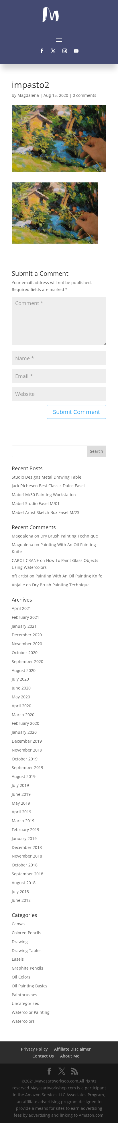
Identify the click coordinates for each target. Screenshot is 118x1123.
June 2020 (21, 688)
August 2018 (24, 882)
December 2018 (27, 847)
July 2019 (20, 785)
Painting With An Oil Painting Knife (69, 576)
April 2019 (21, 811)
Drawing (20, 941)
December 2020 (27, 634)
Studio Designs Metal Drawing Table (46, 477)
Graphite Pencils (27, 968)
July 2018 (20, 891)
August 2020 (24, 670)
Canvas (18, 923)
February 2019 (25, 829)
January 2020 (24, 732)
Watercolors (23, 1021)
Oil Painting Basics (29, 986)
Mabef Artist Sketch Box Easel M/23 (45, 512)
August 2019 (24, 776)
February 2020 (25, 723)
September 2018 (27, 874)
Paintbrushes (24, 994)
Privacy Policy (34, 1049)
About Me (69, 1056)
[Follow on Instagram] (64, 50)
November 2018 (27, 856)
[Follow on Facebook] (41, 50)
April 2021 (21, 608)
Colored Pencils (26, 932)
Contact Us (43, 1056)
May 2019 (21, 803)
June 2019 (21, 794)
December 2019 (27, 741)
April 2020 (21, 705)
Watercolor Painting (31, 1012)
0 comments (84, 95)
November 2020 (27, 643)
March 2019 (23, 820)
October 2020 (25, 652)
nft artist (20, 576)
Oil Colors (21, 977)
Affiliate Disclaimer (72, 1049)
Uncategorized (26, 1003)
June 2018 (21, 900)
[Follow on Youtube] (76, 50)
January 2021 (24, 626)
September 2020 (27, 661)
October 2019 (25, 759)
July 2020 (20, 679)
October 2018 (25, 865)
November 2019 (27, 750)
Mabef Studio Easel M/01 (36, 503)
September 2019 (27, 767)
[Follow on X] (53, 50)
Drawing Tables (27, 950)
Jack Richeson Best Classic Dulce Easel (48, 485)
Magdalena (28, 95)
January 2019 (24, 838)
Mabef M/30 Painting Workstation (44, 494)
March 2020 (23, 714)
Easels (18, 959)
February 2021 (25, 617)
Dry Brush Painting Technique (69, 536)
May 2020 (21, 697)
